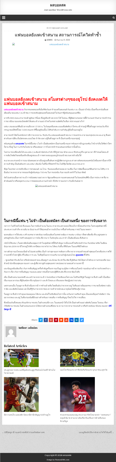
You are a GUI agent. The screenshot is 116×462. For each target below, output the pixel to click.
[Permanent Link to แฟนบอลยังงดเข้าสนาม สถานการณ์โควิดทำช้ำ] (58, 68)
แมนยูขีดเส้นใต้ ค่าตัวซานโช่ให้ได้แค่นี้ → (96, 432)
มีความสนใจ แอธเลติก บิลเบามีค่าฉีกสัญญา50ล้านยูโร (27, 415)
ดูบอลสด (79, 255)
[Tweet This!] (41, 320)
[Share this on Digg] (71, 320)
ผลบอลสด (58, 4)
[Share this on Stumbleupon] (66, 320)
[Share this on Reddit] (61, 320)
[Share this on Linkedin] (76, 320)
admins (50, 39)
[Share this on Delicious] (82, 320)
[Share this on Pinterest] (56, 320)
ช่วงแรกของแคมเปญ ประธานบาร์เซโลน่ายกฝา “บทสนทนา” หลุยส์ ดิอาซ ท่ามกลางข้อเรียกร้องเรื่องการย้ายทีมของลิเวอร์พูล (85, 418)
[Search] (114, 17)
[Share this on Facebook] (46, 320)
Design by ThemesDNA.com (58, 460)
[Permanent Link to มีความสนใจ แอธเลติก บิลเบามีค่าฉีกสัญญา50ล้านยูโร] (30, 394)
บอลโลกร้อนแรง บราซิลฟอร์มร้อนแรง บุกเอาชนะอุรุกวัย (83, 370)
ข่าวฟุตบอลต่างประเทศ (58, 27)
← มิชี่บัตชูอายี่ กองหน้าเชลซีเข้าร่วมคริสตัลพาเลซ (23, 432)
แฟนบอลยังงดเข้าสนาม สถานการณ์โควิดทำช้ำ (58, 34)
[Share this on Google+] (51, 320)
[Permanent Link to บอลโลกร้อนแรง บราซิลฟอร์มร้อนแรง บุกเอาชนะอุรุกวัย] (86, 358)
